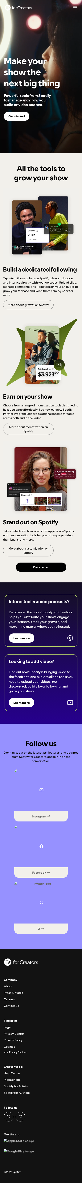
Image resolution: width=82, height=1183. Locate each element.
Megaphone (12, 1080)
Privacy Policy (13, 1040)
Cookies (9, 1046)
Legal (7, 1027)
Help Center (12, 1073)
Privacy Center (14, 1033)
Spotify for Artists (16, 1086)
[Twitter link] (8, 1116)
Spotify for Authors (17, 1093)
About (8, 986)
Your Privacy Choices (15, 1052)
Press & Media (13, 993)
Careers (9, 999)
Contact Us (11, 1006)
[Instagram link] (20, 1116)
